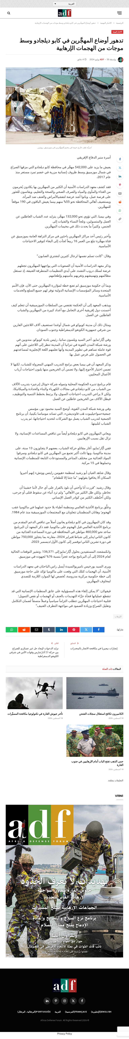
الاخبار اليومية (117, 32)
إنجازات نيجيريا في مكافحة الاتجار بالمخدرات (93, 648)
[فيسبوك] (120, 159)
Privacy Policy (64, 1033)
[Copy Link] (120, 219)
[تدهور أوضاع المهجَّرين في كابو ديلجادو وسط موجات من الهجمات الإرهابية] (64, 105)
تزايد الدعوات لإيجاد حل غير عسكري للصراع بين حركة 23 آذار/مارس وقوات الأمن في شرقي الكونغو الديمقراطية (33, 652)
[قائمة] (119, 13)
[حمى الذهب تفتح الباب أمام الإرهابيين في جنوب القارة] (94, 741)
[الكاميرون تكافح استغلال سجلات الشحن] (94, 693)
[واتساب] (120, 210)
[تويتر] (120, 167)
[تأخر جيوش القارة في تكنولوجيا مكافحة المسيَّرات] (34, 693)
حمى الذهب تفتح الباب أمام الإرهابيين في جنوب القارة (97, 763)
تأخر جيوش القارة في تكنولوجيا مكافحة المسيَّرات (35, 714)
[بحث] (9, 13)
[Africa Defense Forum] (64, 13)
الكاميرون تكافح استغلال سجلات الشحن (101, 714)
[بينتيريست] (120, 184)
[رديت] (120, 202)
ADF (102, 59)
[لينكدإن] (120, 176)
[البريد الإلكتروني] (120, 193)
